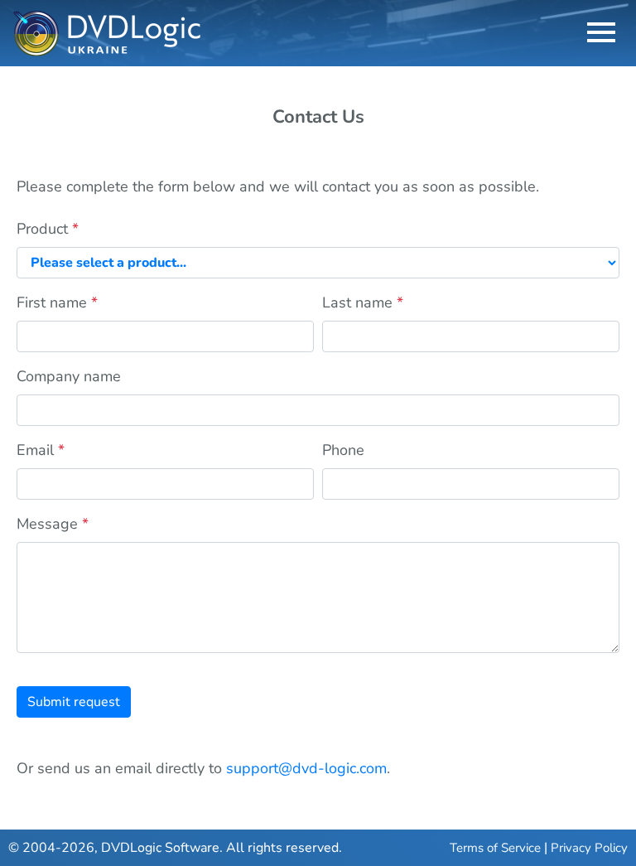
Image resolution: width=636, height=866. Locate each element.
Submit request (73, 702)
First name (57, 302)
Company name (69, 376)
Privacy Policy (589, 847)
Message (53, 524)
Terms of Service (495, 847)
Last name (362, 302)
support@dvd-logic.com (306, 768)
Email (41, 450)
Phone (343, 450)
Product (48, 229)
